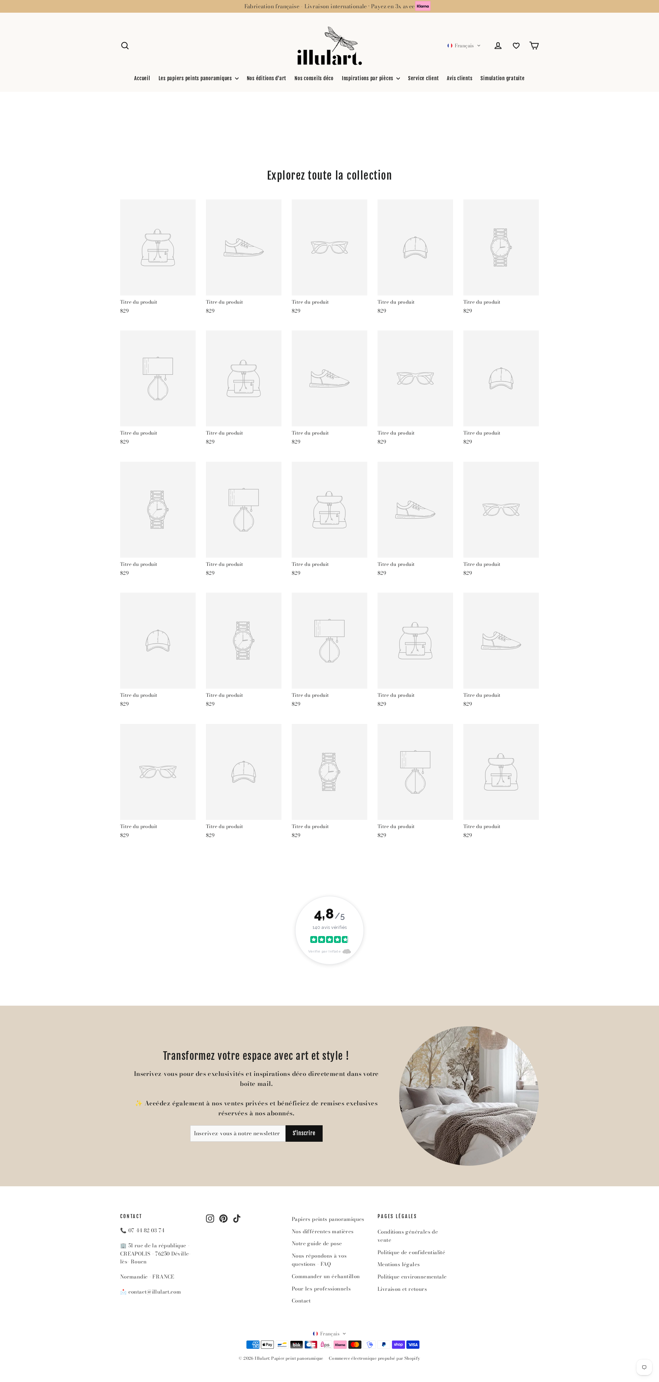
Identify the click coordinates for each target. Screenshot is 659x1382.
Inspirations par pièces (368, 78)
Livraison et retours (402, 1289)
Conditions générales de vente (408, 1236)
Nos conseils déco (314, 78)
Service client (423, 78)
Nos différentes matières (323, 1231)
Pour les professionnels (321, 1289)
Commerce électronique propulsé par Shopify (374, 1358)
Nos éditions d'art (267, 78)
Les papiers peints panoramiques (196, 78)
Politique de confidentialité (411, 1252)
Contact (301, 1301)
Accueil (142, 78)
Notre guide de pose (317, 1243)
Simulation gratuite (502, 78)
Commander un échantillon (326, 1276)
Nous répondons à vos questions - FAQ (319, 1260)
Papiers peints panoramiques (328, 1219)
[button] (464, 45)
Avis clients (459, 78)
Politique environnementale (412, 1277)
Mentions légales (399, 1264)
